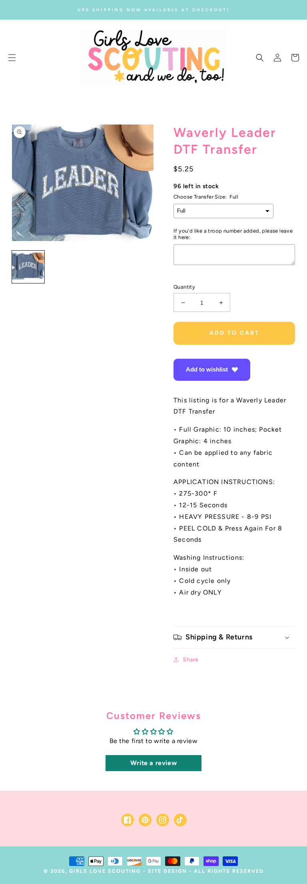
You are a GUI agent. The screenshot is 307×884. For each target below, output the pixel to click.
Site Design (167, 871)
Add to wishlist (207, 369)
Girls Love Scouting (105, 871)
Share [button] (191, 659)
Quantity (184, 287)
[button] (12, 57)
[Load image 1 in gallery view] (28, 267)
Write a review (153, 763)
